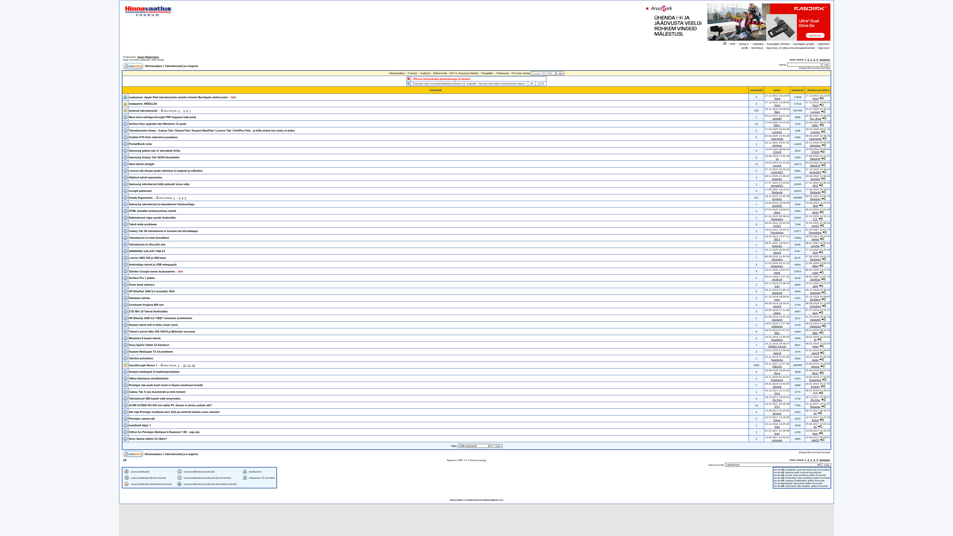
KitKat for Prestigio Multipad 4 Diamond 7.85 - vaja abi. (164, 432)
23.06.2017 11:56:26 (818, 430)
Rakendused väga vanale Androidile (152, 217)
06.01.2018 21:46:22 (818, 390)
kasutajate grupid (803, 43)
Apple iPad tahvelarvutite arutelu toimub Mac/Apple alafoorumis (186, 97)
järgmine (824, 59)
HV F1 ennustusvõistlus (464, 73)
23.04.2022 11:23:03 (818, 202)
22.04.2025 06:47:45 (818, 122)
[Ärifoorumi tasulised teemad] (409, 83)
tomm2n (815, 386)
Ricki (815, 205)
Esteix (777, 420)
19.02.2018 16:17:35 (818, 383)
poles (815, 272)
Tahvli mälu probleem (143, 224)
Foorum (412, 73)
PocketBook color (140, 143)
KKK (732, 43)
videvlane (815, 145)
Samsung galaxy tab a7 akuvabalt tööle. (155, 150)
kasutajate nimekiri (778, 43)
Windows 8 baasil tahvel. (145, 338)
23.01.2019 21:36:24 (818, 350)
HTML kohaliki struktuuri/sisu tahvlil (152, 210)
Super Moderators (148, 57)
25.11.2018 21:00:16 (818, 357)
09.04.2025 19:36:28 (818, 135)
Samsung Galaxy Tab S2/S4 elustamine (154, 157)
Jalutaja (777, 386)
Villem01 (777, 366)
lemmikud (757, 47)
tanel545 (777, 205)
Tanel (777, 98)
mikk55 (815, 440)
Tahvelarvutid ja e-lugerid (181, 66)
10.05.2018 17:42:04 (818, 377)
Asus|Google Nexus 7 (143, 365)
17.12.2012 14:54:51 (818, 102)
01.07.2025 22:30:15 (818, 109)
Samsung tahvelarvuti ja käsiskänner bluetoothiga (161, 204)
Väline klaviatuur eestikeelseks (149, 378)
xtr (777, 158)
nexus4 (777, 165)
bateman (777, 178)
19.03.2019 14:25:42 (818, 336)
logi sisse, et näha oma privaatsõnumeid (791, 47)
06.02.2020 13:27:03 (818, 269)
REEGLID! (150, 103)
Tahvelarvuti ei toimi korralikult (149, 237)
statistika (758, 43)
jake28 (777, 252)
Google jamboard (140, 190)
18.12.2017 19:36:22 (818, 397)
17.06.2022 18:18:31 (818, 189)
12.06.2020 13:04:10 (818, 263)
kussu (815, 359)
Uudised (425, 73)
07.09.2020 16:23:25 (818, 256)
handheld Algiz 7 (140, 425)
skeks (777, 212)
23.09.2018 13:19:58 (818, 363)
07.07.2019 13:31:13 (818, 310)
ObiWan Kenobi (777, 346)
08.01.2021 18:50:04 (818, 243)
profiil (745, 47)
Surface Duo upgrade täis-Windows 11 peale (157, 123)
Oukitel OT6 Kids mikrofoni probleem (153, 137)
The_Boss (815, 118)
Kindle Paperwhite (141, 197)
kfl (815, 339)
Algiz (777, 426)
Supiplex (777, 199)
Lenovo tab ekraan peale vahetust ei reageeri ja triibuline (166, 170)
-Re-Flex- (777, 400)
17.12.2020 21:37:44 (818, 249)
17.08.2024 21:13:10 (818, 156)
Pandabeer (777, 232)
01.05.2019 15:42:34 (818, 316)
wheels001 (777, 185)
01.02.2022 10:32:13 (818, 216)
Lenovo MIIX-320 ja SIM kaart (147, 257)
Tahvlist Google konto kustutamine (152, 271)
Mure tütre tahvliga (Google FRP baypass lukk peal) (162, 117)
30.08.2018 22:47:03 (818, 370)
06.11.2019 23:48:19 (818, 290)
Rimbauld (777, 192)
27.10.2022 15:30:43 (818, 169)
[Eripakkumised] (409, 78)
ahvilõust (777, 279)
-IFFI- (777, 406)
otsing (742, 43)
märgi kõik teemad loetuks (814, 68)
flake (777, 111)
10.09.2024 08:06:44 (818, 149)
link (233, 97)
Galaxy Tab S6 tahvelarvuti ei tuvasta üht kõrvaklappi (163, 231)
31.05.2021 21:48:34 (818, 223)
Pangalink (487, 73)
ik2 (815, 413)
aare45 (777, 306)
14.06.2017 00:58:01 (818, 437)
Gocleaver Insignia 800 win (146, 304)
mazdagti (777, 292)
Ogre (777, 393)
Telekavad (502, 73)
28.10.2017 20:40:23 (818, 410)
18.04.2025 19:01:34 (818, 129)
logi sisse (824, 47)
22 (184, 365)
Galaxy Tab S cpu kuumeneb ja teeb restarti (157, 391)
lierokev (777, 413)
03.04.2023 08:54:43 (818, 162)
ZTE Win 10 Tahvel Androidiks (148, 311)
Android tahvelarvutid (143, 110)
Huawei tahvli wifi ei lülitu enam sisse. (153, 324)
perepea (815, 178)
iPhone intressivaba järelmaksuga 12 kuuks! (442, 78)
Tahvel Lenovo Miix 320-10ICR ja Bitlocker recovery (162, 331)
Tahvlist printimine (141, 358)
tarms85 (777, 118)
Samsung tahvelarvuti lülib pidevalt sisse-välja (159, 184)
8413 (777, 239)
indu (777, 286)
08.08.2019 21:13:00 (818, 303)
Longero (815, 111)
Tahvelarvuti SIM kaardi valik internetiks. (155, 398)
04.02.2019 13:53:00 (818, 343)
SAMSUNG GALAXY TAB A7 (147, 251)
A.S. (815, 219)
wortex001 (777, 172)
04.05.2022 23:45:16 (818, 196)
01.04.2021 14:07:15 (818, 229)
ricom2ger (815, 306)
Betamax (815, 199)
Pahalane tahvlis (139, 298)
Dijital (815, 266)
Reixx (777, 373)
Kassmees (777, 219)
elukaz (815, 239)
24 (193, 365)
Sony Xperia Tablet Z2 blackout (149, 344)
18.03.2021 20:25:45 (818, 236)
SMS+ (777, 125)
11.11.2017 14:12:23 (818, 403)
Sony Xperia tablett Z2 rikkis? (148, 438)
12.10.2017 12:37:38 (818, 417)
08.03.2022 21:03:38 (818, 209)
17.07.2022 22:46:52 (818, 182)
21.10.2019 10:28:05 (818, 296)
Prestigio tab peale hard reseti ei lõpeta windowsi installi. (166, 385)
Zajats (777, 312)
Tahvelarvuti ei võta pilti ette (147, 244)
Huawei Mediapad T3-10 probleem (151, 351)
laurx (815, 312)
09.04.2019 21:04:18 (818, 323)
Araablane (777, 339)
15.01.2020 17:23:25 (818, 283)
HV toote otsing (520, 73)
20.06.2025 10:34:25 (818, 115)
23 (189, 365)
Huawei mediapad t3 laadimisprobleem (154, 371)
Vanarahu (777, 259)
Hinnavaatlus (153, 66)
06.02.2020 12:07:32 (818, 276)
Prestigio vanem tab (142, 418)
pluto (777, 299)
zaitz (815, 286)
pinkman (777, 145)
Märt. (777, 333)
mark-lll (777, 353)
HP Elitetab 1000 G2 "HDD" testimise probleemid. (161, 318)
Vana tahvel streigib (141, 164)
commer (815, 245)
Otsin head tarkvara (141, 284)
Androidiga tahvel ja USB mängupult (153, 264)
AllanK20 (815, 158)
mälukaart (777, 326)
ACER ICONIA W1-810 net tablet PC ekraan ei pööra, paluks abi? (170, 405)
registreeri (823, 43)
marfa (777, 272)
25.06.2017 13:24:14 (818, 424)
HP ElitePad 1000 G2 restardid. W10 (151, 291)
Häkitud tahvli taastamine (145, 177)
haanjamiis (777, 138)
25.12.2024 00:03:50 (818, 142)
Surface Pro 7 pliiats (142, 277)
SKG (815, 185)
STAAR (777, 152)
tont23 (777, 225)
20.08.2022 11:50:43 (818, 176)
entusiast (777, 440)
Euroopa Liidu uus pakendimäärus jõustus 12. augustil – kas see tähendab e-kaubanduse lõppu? (469, 83)
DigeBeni (815, 299)
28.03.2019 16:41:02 (818, 330)
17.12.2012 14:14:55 (818, 95)
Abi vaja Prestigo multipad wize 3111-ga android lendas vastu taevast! (174, 411)
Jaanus (815, 366)
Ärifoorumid (440, 73)
